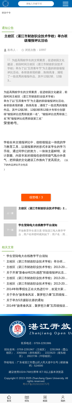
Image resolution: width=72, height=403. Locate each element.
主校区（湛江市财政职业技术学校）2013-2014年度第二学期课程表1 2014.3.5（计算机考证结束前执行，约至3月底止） (37, 278)
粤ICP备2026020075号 (36, 384)
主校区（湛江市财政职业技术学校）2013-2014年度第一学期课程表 (37, 267)
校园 (45, 401)
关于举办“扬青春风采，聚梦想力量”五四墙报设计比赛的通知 (37, 294)
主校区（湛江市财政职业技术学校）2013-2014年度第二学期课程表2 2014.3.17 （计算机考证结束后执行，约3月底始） (37, 283)
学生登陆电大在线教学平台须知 (27, 255)
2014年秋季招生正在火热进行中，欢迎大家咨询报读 (37, 289)
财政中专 (6, 12)
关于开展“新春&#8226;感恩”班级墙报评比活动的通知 (37, 272)
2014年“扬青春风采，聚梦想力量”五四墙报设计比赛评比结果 (37, 305)
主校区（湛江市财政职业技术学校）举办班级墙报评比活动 (37, 261)
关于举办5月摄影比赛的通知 (25, 300)
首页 (9, 401)
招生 (27, 401)
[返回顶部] (68, 359)
